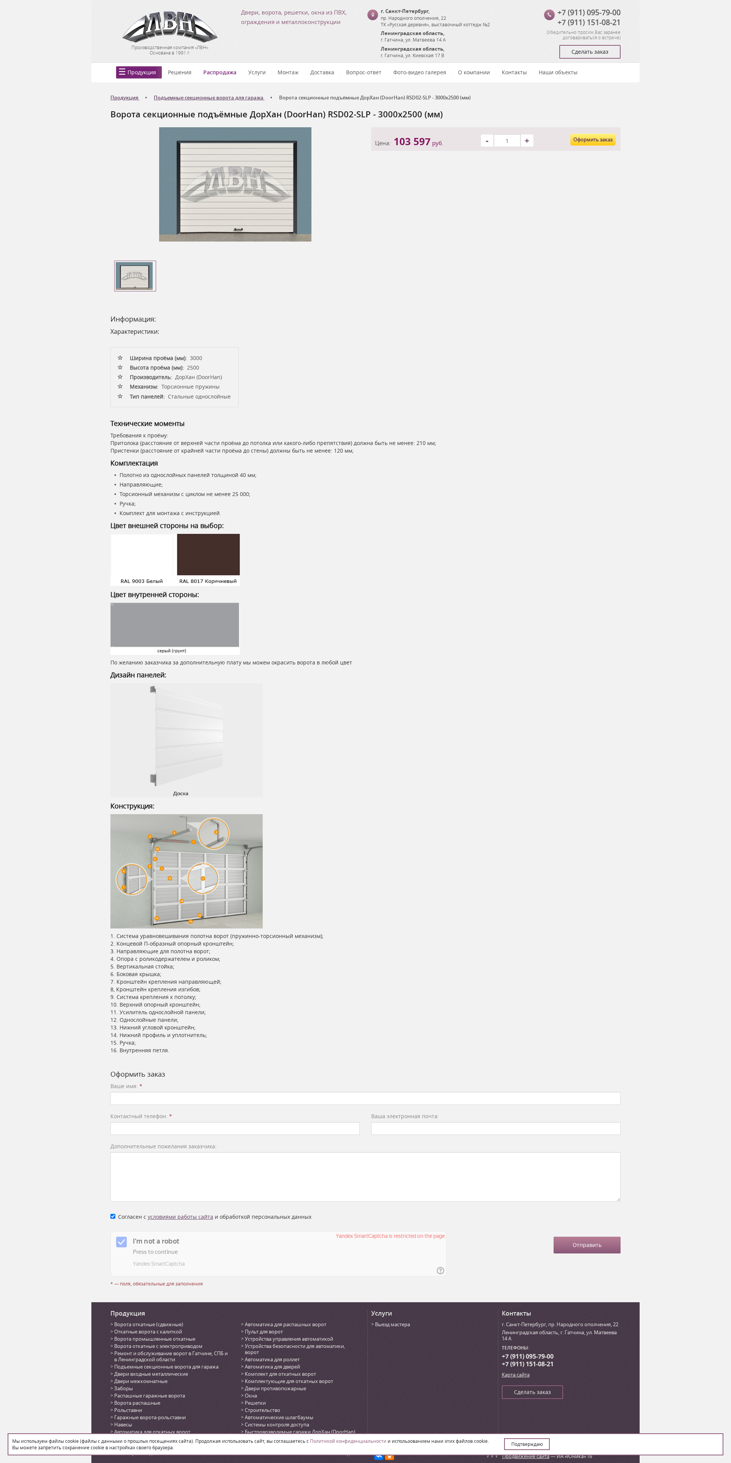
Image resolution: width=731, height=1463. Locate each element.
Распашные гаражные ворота (149, 1395)
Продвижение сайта (525, 1456)
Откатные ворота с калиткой (148, 1331)
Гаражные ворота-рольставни (150, 1417)
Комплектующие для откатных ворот (289, 1381)
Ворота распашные (137, 1402)
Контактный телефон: (141, 1116)
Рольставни (128, 1410)
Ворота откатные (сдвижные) (148, 1324)
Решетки (255, 1402)
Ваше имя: (126, 1086)
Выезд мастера (392, 1324)
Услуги (257, 72)
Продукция (142, 72)
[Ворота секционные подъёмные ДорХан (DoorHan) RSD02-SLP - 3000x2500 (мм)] (235, 183)
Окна (251, 1395)
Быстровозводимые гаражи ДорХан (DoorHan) (300, 1431)
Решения (180, 72)
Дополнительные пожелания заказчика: (163, 1146)
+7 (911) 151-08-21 (589, 22)
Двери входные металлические (151, 1373)
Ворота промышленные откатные (154, 1338)
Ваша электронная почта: (405, 1116)
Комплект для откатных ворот (280, 1373)
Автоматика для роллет (272, 1359)
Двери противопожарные (275, 1388)
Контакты (514, 72)
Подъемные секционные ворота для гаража (166, 1366)
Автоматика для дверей (272, 1366)
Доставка (322, 72)
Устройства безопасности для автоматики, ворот (295, 1349)
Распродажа (219, 72)
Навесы (123, 1424)
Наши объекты (558, 72)
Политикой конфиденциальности (348, 1441)
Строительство (262, 1410)
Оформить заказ (593, 139)
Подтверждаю (527, 1444)
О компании (474, 72)
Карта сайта (516, 1374)
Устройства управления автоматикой (289, 1338)
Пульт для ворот (264, 1331)
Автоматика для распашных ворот (285, 1324)
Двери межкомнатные (141, 1381)
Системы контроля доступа (277, 1424)
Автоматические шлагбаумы (279, 1417)
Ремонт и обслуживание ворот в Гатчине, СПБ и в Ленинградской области (171, 1356)
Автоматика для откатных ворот (152, 1431)
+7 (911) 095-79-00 (589, 12)
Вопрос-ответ (363, 72)
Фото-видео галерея (419, 72)
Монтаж (288, 72)
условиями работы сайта (180, 1216)
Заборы (123, 1388)
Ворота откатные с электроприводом (158, 1346)
